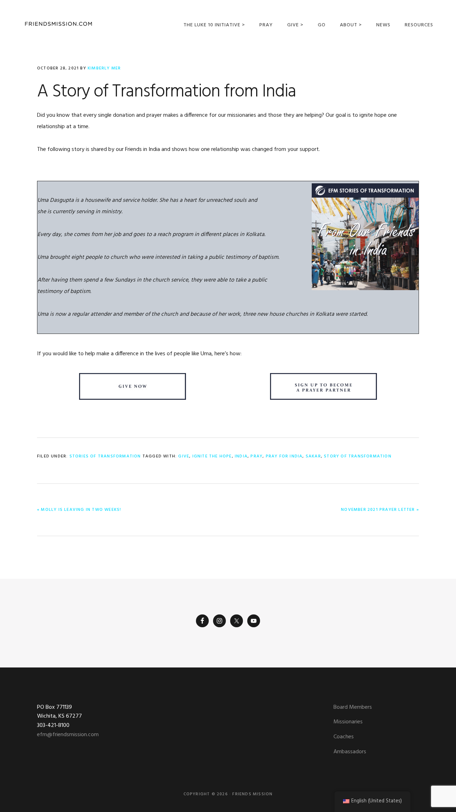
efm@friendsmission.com (68, 734)
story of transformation (358, 456)
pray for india (284, 456)
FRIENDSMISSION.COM (58, 24)
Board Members (352, 707)
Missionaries (348, 722)
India (241, 456)
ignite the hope (212, 456)
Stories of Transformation (105, 456)
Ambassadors (349, 751)
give (183, 456)
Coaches (343, 737)
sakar (313, 456)
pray (256, 456)
